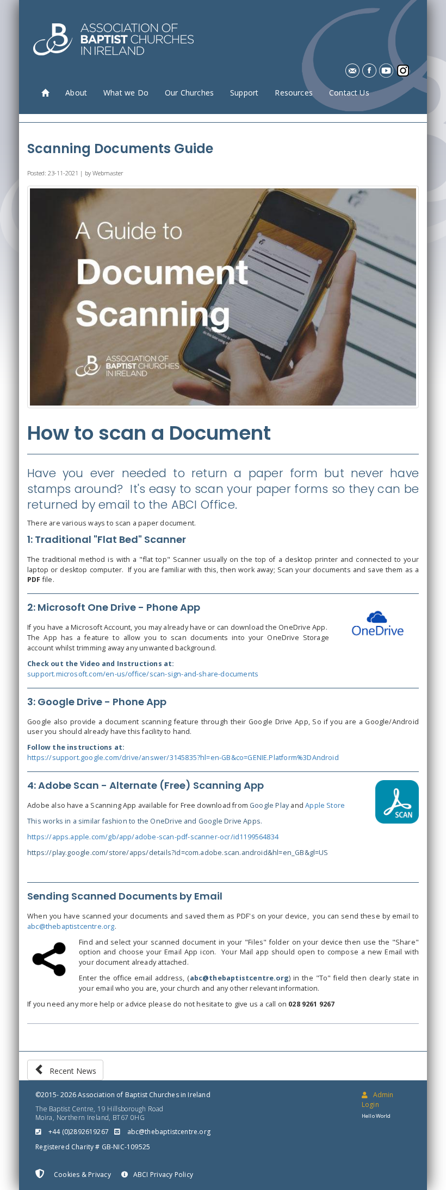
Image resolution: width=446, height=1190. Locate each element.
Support (244, 92)
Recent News (70, 1071)
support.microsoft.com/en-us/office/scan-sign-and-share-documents (142, 674)
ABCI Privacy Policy (163, 1174)
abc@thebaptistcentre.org (71, 926)
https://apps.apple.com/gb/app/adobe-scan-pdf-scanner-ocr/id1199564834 (152, 836)
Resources (294, 92)
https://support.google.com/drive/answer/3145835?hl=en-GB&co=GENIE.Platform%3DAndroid (183, 757)
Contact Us (349, 92)
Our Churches (189, 92)
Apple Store (325, 805)
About (76, 92)
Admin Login (377, 1099)
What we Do (125, 92)
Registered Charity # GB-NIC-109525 (92, 1146)
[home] (45, 93)
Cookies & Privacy (81, 1174)
